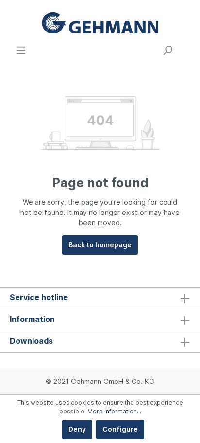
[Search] (167, 50)
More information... (114, 411)
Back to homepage (100, 245)
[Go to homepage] (100, 22)
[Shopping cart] (184, 47)
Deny (77, 429)
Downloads (31, 341)
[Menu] (21, 50)
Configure (120, 429)
